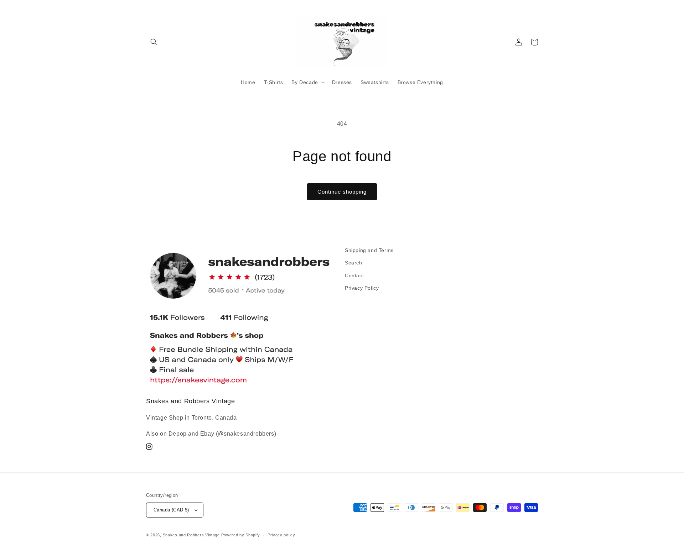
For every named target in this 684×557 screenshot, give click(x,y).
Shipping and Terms (369, 250)
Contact (354, 275)
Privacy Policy (362, 288)
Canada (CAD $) (171, 510)
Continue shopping (342, 192)
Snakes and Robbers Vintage (191, 535)
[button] (154, 42)
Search (353, 263)
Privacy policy (281, 535)
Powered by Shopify (240, 535)
